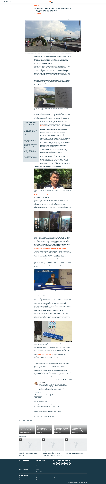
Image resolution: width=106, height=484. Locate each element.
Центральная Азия (39, 465)
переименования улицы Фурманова (45, 354)
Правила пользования (23, 469)
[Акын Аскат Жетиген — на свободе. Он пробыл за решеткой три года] (76, 444)
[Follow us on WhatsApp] (64, 463)
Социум (37, 469)
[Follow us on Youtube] (54, 463)
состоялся (45, 203)
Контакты (21, 465)
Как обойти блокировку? (24, 467)
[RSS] (70, 463)
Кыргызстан (21, 479)
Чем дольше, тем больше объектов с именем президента (52, 194)
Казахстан (21, 477)
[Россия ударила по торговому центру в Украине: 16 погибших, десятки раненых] (30, 444)
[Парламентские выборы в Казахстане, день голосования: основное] (27, 429)
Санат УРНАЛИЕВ (37, 13)
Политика (36, 5)
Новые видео (23, 436)
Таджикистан (39, 477)
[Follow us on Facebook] (59, 463)
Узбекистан (55, 477)
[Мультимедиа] (102, 2)
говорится (42, 125)
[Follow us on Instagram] (57, 463)
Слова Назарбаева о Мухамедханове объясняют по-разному (54, 248)
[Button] (69, 19)
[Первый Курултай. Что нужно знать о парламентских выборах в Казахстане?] (79, 429)
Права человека (39, 471)
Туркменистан (39, 479)
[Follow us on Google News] (67, 463)
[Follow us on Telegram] (62, 463)
